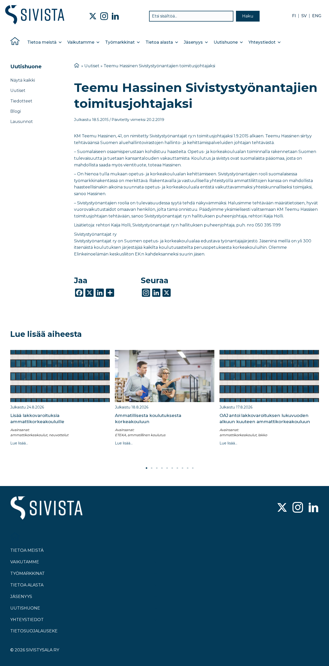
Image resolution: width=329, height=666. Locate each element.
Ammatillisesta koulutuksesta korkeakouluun (148, 418)
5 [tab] (167, 468)
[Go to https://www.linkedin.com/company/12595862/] (313, 508)
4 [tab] (161, 468)
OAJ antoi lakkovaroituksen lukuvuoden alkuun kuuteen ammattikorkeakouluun (265, 418)
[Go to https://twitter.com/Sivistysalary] (282, 508)
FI (294, 16)
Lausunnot (21, 121)
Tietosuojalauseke (34, 631)
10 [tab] (192, 468)
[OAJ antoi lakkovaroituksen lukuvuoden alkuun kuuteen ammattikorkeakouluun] (269, 376)
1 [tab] (146, 468)
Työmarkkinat (120, 42)
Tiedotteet (21, 101)
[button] (248, 16)
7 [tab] (177, 468)
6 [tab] (172, 468)
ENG (316, 16)
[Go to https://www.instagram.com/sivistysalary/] (298, 508)
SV (304, 16)
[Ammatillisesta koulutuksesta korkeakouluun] (164, 376)
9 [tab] (187, 468)
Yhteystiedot (262, 42)
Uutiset (17, 90)
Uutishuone (226, 42)
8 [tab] (182, 468)
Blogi (15, 111)
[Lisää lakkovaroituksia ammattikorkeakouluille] (60, 376)
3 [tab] (156, 468)
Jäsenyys (193, 42)
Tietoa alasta (159, 42)
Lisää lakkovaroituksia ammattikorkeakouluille (37, 418)
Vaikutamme (80, 42)
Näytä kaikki (22, 80)
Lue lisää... (19, 443)
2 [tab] (151, 468)
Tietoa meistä (42, 42)
